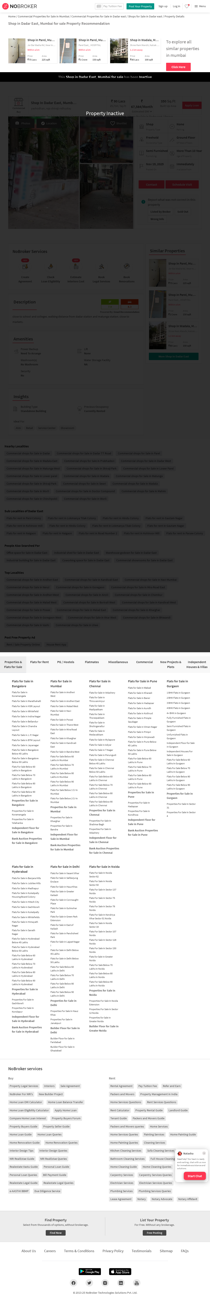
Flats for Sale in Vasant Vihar (64, 873)
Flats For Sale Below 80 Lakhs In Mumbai (62, 775)
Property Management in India (158, 1094)
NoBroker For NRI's (21, 1094)
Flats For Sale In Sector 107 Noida (102, 933)
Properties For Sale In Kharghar (61, 819)
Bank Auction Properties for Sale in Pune (143, 832)
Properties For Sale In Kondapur (23, 1009)
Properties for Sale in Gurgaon (180, 796)
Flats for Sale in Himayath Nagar (25, 923)
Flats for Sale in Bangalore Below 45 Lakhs (25, 751)
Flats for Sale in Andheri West (62, 694)
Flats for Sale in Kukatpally (25, 912)
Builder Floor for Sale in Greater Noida (104, 1028)
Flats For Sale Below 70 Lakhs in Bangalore (23, 777)
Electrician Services (121, 1183)
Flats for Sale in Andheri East (65, 701)
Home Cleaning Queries (157, 1167)
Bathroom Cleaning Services (127, 1159)
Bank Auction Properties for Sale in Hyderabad (27, 1029)
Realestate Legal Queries (58, 1183)
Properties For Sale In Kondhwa (139, 812)
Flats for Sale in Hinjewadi (141, 737)
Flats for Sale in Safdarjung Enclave (64, 879)
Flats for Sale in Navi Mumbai (60, 712)
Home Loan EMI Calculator (26, 1102)
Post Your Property (140, 6)
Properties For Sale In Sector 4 (181, 814)
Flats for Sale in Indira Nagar (26, 716)
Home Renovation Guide (25, 1142)
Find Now (56, 1233)
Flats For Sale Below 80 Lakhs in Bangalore (23, 785)
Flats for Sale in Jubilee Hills (26, 883)
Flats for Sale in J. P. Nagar (25, 735)
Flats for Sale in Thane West (64, 724)
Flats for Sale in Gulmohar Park (63, 910)
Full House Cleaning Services (168, 1159)
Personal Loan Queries (23, 1175)
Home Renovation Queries (62, 1142)
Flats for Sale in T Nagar (101, 749)
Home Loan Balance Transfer (65, 1102)
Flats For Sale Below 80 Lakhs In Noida (101, 975)
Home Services (159, 1126)
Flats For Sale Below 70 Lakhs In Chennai (101, 786)
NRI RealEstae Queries (53, 1159)
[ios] (120, 1271)
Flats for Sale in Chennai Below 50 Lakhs (101, 770)
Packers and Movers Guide (148, 1118)
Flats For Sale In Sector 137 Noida (102, 891)
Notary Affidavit (187, 1199)
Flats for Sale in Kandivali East (63, 744)
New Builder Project (51, 1094)
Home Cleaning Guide (123, 1167)
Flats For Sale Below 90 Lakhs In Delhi (62, 993)
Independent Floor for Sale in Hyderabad (25, 1019)
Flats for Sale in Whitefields (26, 917)
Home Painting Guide (183, 1134)
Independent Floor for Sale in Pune (141, 822)
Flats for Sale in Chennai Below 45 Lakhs (101, 761)
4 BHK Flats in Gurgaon (178, 708)
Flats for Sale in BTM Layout (26, 740)
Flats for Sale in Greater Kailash (62, 893)
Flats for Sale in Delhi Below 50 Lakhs (64, 960)
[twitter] (89, 1283)
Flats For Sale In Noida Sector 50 (100, 883)
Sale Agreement (70, 1086)
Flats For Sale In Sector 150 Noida (102, 950)
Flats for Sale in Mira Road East (63, 731)
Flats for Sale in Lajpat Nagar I (65, 943)
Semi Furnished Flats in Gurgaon (179, 728)
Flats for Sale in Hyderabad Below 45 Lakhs (26, 940)
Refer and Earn (172, 1086)
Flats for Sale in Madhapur (25, 888)
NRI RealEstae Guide (22, 1159)
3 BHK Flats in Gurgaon (178, 702)
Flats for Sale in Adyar (100, 744)
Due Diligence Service (47, 1191)
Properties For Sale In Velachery (100, 830)
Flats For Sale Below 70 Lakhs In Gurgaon (178, 770)
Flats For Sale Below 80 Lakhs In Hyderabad (23, 974)
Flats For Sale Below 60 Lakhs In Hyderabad (23, 957)
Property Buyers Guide (23, 1126)
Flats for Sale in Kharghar (63, 738)
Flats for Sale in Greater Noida (101, 958)
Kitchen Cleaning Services (125, 1150)
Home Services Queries (124, 1134)
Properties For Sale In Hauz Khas (64, 1012)
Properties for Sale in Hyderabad (25, 991)
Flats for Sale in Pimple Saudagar (139, 719)
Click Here (178, 67)
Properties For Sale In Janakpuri (61, 1021)
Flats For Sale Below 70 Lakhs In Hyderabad (23, 965)
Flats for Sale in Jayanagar (25, 745)
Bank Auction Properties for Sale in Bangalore (27, 841)
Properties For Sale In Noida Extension (103, 1002)
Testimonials (142, 1250)
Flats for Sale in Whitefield (25, 711)
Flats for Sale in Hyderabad (22, 869)
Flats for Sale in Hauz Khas (63, 886)
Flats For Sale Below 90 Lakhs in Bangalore (23, 793)
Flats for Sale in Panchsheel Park (64, 935)
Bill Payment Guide (54, 1175)
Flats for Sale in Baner (139, 697)
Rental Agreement (121, 1086)
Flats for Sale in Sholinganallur (97, 724)
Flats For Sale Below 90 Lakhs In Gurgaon (178, 786)
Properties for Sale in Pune (141, 794)
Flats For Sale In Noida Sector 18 (100, 925)
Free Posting (154, 1233)
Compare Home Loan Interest (28, 1118)
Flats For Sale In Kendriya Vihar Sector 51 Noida (102, 916)
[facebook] (73, 1283)
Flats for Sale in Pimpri (139, 731)
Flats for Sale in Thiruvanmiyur (97, 699)
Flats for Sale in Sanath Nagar (23, 932)
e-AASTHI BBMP (19, 1191)
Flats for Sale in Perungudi (102, 755)
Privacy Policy (113, 1250)
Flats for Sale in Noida (104, 867)
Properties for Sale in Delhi (63, 1003)
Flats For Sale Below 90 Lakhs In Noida (101, 983)
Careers (50, 1250)
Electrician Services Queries (155, 1183)
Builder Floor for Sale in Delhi (65, 1030)
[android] (90, 1271)
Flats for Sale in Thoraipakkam (97, 716)
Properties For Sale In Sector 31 (181, 805)
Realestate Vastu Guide (24, 1167)
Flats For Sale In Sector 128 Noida (102, 941)
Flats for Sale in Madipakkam (97, 707)
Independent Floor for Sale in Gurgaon (181, 744)
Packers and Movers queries (127, 1126)
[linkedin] (121, 1283)
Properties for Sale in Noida (102, 993)
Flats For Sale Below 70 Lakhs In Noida (101, 966)
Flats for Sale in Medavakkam (97, 732)
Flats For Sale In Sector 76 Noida (102, 908)
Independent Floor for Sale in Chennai (102, 840)
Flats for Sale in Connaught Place (64, 901)
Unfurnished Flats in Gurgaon (177, 736)
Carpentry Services (121, 1175)
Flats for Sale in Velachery (102, 692)
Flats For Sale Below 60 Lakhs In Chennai (101, 778)
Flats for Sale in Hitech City (25, 901)
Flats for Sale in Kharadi (140, 692)
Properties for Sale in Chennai (102, 812)
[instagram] (105, 1283)
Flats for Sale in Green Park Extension (64, 918)
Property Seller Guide (56, 1126)
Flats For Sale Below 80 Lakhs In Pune (139, 777)
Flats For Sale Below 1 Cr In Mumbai (64, 791)
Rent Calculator (119, 1110)
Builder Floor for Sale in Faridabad (62, 1040)
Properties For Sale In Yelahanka (23, 821)
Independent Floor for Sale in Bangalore (25, 830)
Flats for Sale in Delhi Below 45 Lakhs (64, 952)
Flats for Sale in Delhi (65, 867)
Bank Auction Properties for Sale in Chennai (104, 850)
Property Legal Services (24, 1086)
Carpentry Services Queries (155, 1175)
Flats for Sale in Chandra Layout (24, 728)
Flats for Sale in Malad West (64, 706)
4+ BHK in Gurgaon (176, 713)
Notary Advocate (162, 1199)
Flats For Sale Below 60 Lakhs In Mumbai (62, 758)
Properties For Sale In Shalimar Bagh (100, 822)
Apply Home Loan (66, 1110)
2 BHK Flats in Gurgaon (178, 697)
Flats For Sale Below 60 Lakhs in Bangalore (23, 768)
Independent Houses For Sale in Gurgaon (180, 753)
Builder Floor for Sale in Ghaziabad (62, 1048)
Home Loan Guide (21, 1134)
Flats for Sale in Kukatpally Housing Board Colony (25, 894)
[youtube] (136, 1283)
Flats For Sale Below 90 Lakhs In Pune (139, 785)
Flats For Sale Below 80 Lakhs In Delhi (62, 985)
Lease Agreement (120, 1199)
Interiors (49, 1086)
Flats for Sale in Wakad (139, 687)
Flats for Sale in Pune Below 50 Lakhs (142, 752)
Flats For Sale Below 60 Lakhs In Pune (139, 760)
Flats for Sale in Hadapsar (141, 703)
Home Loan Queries (50, 1134)
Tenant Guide (118, 1118)
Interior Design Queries (53, 1150)
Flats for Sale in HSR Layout (26, 706)
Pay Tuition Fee (147, 1086)
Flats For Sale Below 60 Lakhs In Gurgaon (178, 761)
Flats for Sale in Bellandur (25, 721)
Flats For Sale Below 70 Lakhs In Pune (139, 768)
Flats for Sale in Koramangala (19, 694)
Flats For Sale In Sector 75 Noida (102, 899)
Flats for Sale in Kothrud (140, 713)
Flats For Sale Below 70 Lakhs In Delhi (62, 977)
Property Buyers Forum (66, 1118)
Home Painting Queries (124, 1142)
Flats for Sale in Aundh (139, 708)
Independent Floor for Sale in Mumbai (64, 837)
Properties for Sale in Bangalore (25, 803)
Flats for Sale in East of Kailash (61, 926)
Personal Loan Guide (56, 1167)
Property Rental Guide (149, 1110)
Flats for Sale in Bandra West (64, 751)
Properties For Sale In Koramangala (23, 812)
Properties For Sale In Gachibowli (23, 1001)
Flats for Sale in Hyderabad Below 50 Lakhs (26, 948)
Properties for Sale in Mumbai (63, 809)
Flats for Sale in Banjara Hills (26, 878)
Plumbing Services (121, 1191)
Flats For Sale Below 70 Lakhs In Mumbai (62, 766)
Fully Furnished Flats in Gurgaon (179, 719)
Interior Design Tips (21, 1150)
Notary (141, 1199)
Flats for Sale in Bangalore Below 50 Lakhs (25, 760)
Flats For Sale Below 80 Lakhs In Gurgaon (178, 778)
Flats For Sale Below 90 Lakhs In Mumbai (62, 783)
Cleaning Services (154, 1142)
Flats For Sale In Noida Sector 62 (100, 874)
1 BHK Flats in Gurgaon (178, 692)
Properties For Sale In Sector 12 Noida (103, 1011)
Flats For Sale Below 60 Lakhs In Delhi (62, 968)
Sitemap (166, 1250)
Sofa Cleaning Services (160, 1150)
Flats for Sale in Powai (61, 719)
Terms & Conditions (79, 1250)
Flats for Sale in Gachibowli (26, 906)
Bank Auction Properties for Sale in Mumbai (65, 847)
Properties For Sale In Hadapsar (139, 804)
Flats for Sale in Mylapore (102, 739)
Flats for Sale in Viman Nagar (142, 726)
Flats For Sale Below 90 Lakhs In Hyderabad (23, 982)
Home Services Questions (125, 1102)
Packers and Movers (122, 1094)
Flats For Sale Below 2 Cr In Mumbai (64, 800)
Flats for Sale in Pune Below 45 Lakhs (142, 743)
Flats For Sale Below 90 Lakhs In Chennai (101, 803)
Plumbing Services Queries (155, 1191)
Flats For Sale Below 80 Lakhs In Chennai (101, 795)
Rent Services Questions (161, 1102)
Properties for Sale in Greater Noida (100, 1019)
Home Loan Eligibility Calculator (29, 1110)
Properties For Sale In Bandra (61, 827)
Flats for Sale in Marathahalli (26, 701)
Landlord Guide (178, 1110)
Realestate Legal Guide (24, 1183)
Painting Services (154, 1134)
